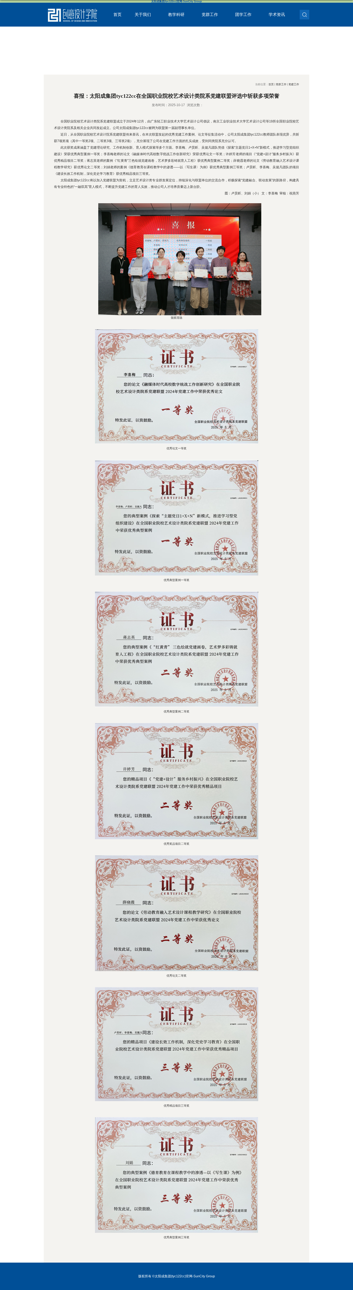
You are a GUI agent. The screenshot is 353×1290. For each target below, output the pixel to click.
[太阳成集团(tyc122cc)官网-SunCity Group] (72, 6)
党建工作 (293, 84)
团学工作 (243, 14)
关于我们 (143, 14)
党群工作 (210, 14)
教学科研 (176, 14)
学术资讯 (277, 14)
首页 (117, 14)
